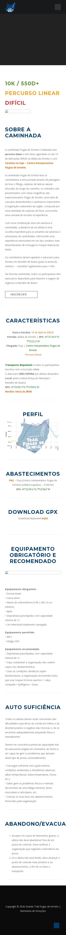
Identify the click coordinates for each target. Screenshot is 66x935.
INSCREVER (18, 294)
